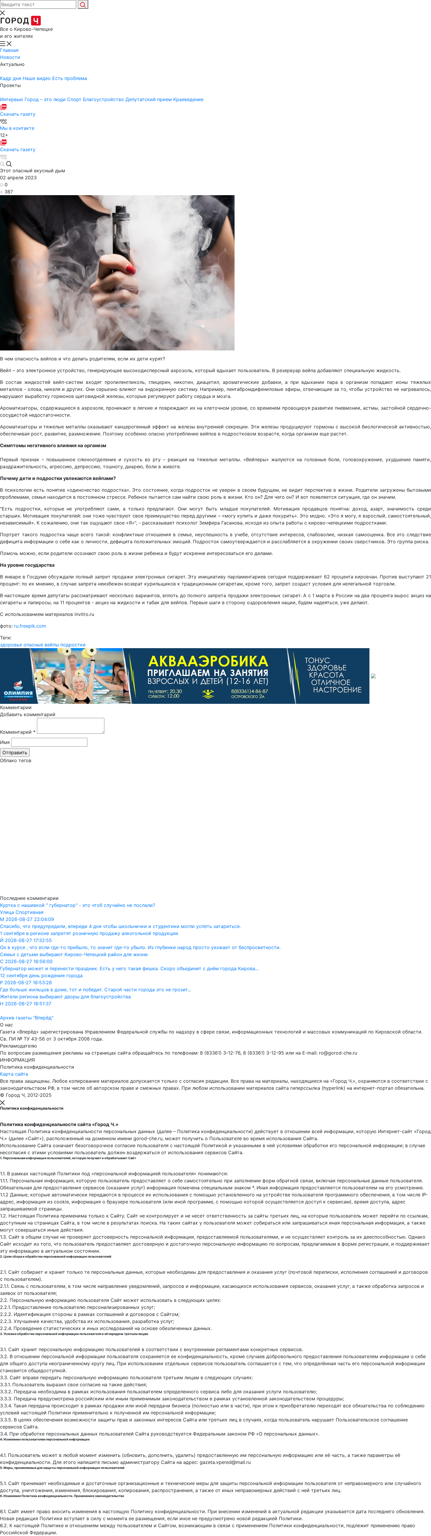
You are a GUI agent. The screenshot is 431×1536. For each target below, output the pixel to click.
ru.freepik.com (29, 626)
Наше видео (37, 78)
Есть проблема (69, 78)
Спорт (75, 99)
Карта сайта (14, 1074)
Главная (9, 50)
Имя (5, 742)
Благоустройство (104, 99)
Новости (10, 57)
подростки (73, 645)
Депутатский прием (149, 99)
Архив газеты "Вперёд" (26, 1018)
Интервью (12, 99)
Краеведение (188, 99)
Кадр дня (11, 78)
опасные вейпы (41, 645)
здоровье (11, 645)
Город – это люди (46, 99)
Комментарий (17, 732)
